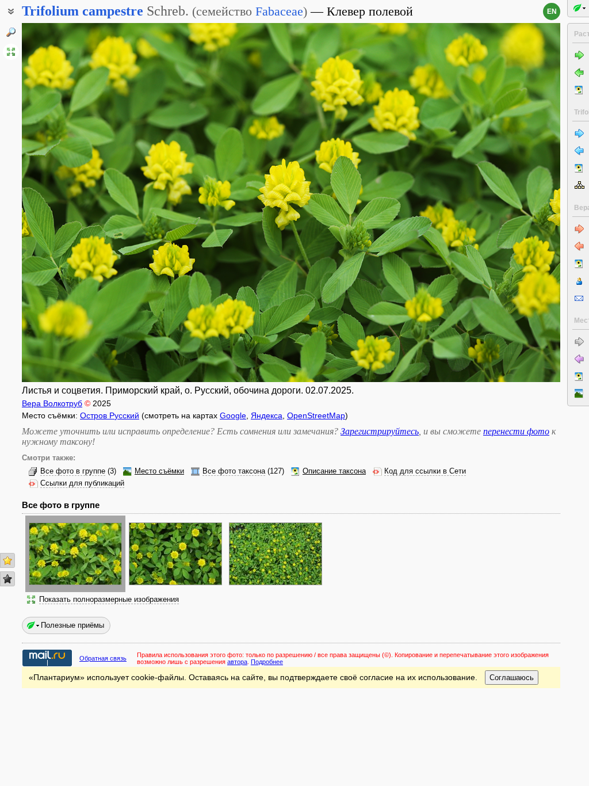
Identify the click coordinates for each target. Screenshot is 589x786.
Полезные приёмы (72, 625)
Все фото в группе (72, 471)
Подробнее (267, 661)
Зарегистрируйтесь (380, 431)
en (552, 11)
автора (237, 661)
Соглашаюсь (511, 677)
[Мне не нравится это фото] (7, 578)
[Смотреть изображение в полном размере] (11, 52)
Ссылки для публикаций (82, 483)
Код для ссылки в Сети (425, 471)
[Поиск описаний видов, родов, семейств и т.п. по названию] (11, 32)
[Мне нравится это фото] (7, 560)
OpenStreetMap (316, 415)
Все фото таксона (233, 471)
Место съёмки (159, 471)
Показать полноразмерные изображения (109, 600)
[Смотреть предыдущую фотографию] (78, 202)
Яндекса (266, 415)
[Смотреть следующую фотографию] (503, 202)
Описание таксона (334, 471)
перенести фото (516, 431)
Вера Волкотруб (52, 403)
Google (233, 415)
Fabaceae (279, 11)
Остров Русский (109, 415)
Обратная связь (103, 658)
